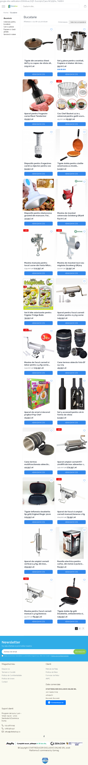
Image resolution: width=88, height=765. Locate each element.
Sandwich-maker (10, 34)
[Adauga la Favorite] (51, 29)
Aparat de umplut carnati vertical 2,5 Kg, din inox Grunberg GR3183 (36, 562)
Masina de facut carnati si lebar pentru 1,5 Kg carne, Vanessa (36, 363)
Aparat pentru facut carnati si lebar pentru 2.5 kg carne (70, 313)
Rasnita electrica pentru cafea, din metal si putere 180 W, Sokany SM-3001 (69, 562)
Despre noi (6, 669)
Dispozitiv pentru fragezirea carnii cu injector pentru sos (37, 164)
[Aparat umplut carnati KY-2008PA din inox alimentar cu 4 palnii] (71, 443)
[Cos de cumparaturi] (85, 6)
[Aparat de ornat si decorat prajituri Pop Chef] (38, 394)
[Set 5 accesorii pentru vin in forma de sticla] (71, 394)
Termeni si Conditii (8, 672)
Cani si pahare (9, 27)
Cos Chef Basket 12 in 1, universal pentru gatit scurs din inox (70, 114)
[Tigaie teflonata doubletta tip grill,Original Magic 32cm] (38, 493)
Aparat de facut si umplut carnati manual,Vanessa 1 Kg (71, 512)
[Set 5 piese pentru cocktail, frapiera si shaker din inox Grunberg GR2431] (71, 42)
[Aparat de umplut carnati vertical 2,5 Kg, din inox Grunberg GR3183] (38, 543)
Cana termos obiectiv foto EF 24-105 (71, 363)
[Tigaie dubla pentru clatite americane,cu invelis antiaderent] (71, 145)
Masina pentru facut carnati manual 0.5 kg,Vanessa (37, 612)
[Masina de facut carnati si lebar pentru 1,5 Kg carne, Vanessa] (38, 344)
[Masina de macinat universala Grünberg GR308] (71, 195)
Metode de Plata (52, 669)
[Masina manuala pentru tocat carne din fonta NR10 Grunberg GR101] (38, 244)
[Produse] (3, 6)
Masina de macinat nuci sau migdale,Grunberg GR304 (70, 264)
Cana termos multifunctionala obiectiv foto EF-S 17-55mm (36, 463)
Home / (6, 13)
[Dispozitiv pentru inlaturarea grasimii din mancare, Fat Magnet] (38, 195)
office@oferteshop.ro (12, 732)
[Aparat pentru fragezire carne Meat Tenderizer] (38, 95)
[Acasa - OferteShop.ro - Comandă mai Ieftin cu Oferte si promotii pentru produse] (12, 6)
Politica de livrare (8, 679)
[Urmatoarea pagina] (83, 628)
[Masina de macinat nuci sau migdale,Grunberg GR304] (71, 244)
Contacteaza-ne (57, 702)
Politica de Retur (52, 672)
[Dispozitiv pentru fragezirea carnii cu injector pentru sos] (38, 145)
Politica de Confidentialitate (60, 656)
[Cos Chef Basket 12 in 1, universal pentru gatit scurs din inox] (71, 95)
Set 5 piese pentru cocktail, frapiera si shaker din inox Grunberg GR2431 (70, 61)
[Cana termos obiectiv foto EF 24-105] (71, 344)
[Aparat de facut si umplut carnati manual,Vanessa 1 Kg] (71, 493)
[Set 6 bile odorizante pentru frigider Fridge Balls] (38, 294)
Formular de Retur (52, 675)
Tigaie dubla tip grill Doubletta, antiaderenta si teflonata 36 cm (70, 612)
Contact (4, 682)
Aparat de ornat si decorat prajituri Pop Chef (37, 413)
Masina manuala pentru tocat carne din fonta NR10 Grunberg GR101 (37, 264)
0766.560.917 (9, 729)
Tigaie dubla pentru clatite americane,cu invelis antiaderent (70, 164)
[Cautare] (76, 6)
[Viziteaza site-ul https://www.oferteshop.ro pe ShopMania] (45, 761)
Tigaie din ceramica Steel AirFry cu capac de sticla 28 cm (37, 61)
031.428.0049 (9, 725)
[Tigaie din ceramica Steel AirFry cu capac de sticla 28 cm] (38, 42)
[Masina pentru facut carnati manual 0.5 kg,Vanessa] (38, 593)
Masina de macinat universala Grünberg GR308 (70, 214)
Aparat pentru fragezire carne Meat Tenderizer (35, 114)
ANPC (48, 679)
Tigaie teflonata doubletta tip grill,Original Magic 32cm (37, 512)
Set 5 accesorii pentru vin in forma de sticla (70, 413)
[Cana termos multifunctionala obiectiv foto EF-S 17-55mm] (38, 443)
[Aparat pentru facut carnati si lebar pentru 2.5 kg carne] (71, 294)
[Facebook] (44, 736)
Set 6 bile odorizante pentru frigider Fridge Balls (37, 313)
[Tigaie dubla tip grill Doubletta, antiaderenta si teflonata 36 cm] (71, 593)
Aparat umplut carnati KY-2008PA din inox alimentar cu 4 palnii (71, 463)
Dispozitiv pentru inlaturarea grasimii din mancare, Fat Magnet (38, 214)
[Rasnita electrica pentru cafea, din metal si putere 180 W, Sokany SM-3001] (71, 543)
